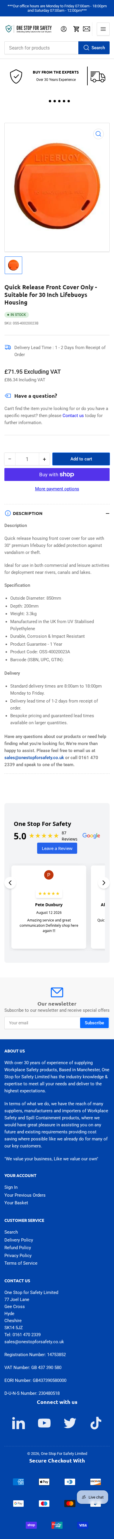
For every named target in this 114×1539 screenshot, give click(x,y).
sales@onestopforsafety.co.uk (34, 757)
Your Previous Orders (25, 1195)
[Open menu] (103, 29)
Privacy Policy (18, 1255)
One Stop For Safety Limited (64, 1453)
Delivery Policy (18, 1240)
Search (98, 47)
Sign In (11, 1187)
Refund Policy (17, 1247)
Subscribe (94, 1023)
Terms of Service (20, 1263)
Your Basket (16, 1202)
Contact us (74, 415)
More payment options (57, 489)
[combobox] (57, 47)
